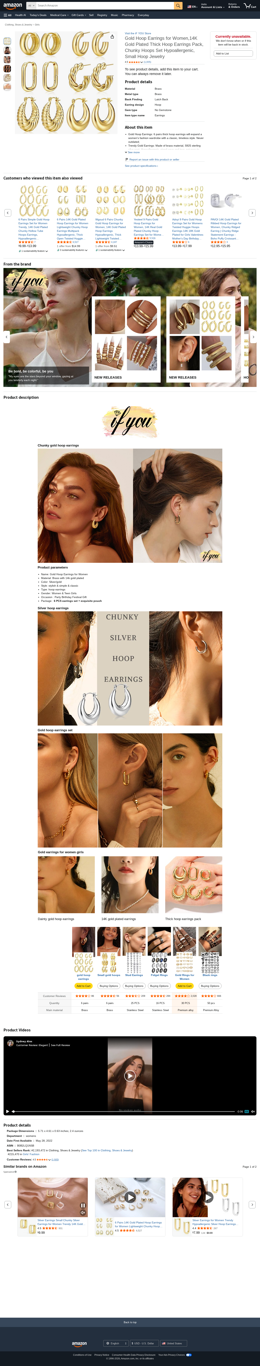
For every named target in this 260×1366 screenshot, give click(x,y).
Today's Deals (38, 15)
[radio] (7, 41)
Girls (37, 24)
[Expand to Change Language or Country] (197, 7)
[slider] (123, 1111)
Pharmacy (128, 15)
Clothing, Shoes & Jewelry (18, 24)
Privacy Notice (101, 1355)
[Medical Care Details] (68, 15)
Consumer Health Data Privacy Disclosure (134, 1355)
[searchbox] (105, 5)
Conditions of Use (82, 1355)
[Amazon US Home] (79, 1345)
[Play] (7, 1111)
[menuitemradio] (247, 1111)
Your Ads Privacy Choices (171, 1355)
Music (114, 15)
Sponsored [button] (8, 1172)
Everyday (143, 15)
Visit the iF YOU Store (138, 33)
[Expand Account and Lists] (224, 7)
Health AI (20, 15)
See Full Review (60, 1045)
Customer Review (26, 1045)
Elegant (43, 1045)
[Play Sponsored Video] (130, 1197)
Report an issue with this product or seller (154, 159)
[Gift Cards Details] (85, 15)
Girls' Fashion (31, 1154)
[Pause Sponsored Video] (83, 1205)
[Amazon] (13, 5)
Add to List (222, 53)
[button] (7, 15)
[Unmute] (253, 1111)
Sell (91, 15)
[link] (34, 229)
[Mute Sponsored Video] (83, 1212)
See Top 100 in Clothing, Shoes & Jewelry (107, 1150)
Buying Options (109, 985)
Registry (102, 15)
